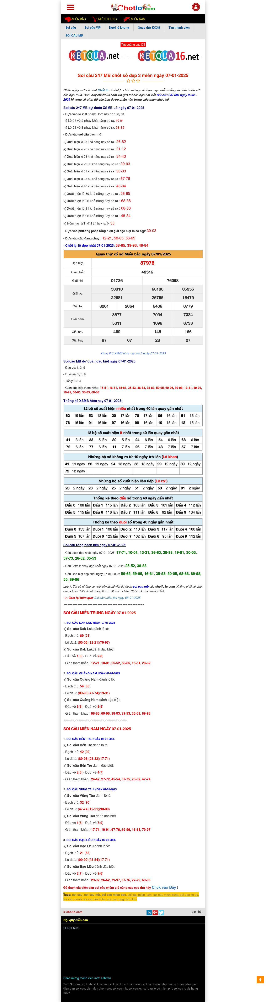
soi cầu (83, 134)
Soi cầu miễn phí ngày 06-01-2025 (117, 597)
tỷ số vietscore (149, 940)
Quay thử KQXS (149, 27)
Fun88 (182, 960)
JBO (179, 950)
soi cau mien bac (114, 894)
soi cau (77, 894)
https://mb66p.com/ (104, 935)
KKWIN (74, 960)
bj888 (169, 950)
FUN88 (171, 960)
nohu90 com (109, 950)
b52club (99, 965)
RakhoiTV (185, 945)
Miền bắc (79, 19)
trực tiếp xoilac (135, 945)
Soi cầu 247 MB (75, 107)
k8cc (94, 969)
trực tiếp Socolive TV (162, 945)
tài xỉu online (141, 965)
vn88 (85, 935)
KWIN (146, 950)
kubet (108, 945)
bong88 (74, 940)
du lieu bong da (172, 940)
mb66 (160, 960)
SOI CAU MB (74, 35)
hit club (128, 960)
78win (102, 940)
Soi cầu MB (72, 361)
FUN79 (83, 955)
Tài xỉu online (128, 940)
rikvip (87, 965)
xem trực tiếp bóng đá (83, 950)
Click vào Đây (164, 887)
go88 (72, 955)
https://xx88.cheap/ (154, 955)
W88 (85, 969)
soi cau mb (141, 586)
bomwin (74, 935)
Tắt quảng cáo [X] (133, 44)
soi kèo (112, 965)
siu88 (123, 950)
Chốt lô (103, 90)
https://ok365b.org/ (126, 955)
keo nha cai (113, 960)
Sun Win (186, 955)
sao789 (135, 950)
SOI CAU (75, 965)
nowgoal (124, 965)
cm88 (113, 940)
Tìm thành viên (179, 27)
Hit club (190, 950)
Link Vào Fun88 (91, 960)
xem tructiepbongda (151, 935)
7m (109, 955)
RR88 (139, 960)
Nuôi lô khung (119, 27)
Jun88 (119, 945)
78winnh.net (128, 935)
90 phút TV (175, 935)
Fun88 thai (97, 955)
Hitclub (73, 945)
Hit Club (190, 940)
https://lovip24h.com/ (114, 969)
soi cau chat (151, 969)
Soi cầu (70, 27)
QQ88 (173, 955)
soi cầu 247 (160, 965)
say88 (98, 945)
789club (190, 935)
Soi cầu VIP (93, 27)
